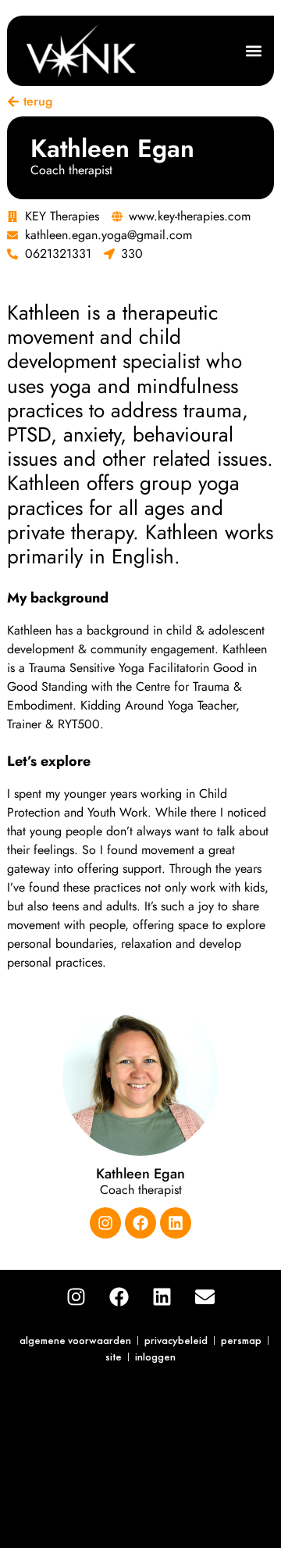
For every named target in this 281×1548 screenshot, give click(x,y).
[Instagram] (105, 1223)
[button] (253, 51)
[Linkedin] (175, 1223)
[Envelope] (205, 1297)
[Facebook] (140, 1223)
